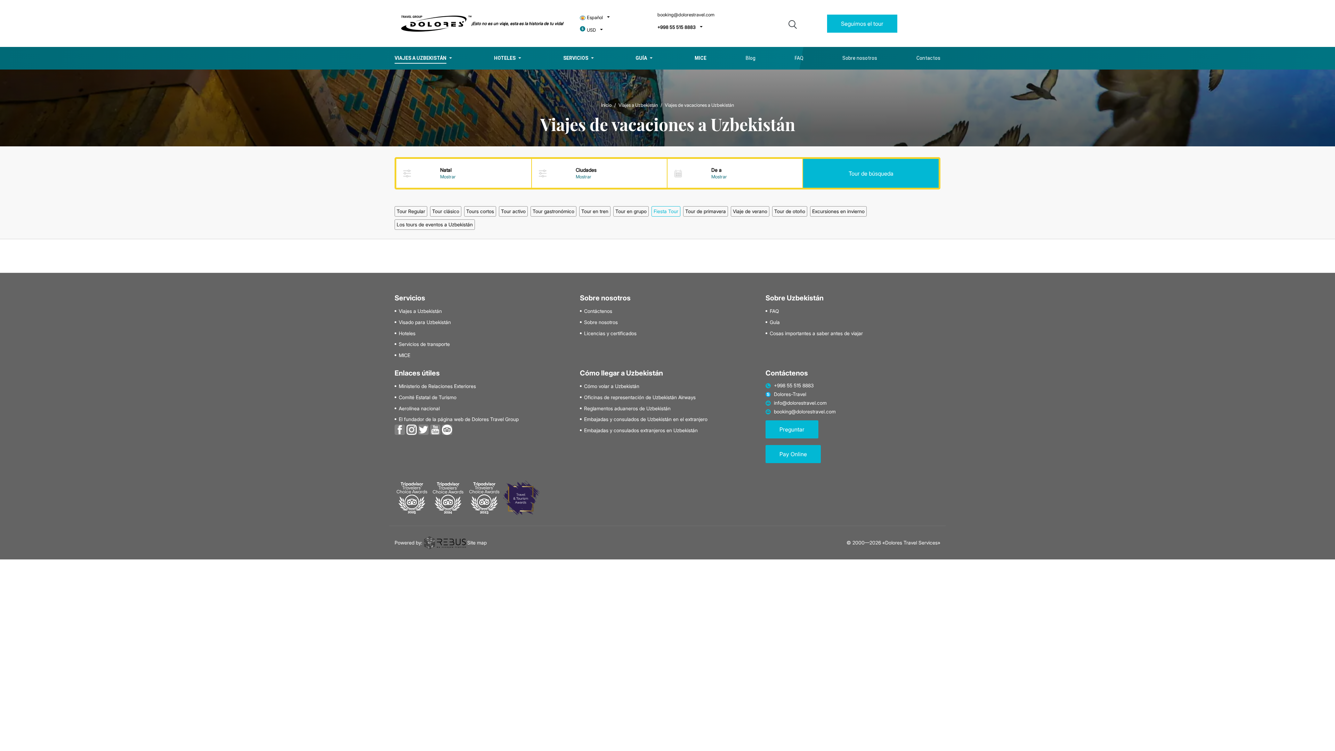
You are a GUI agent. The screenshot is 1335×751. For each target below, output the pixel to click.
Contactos (928, 58)
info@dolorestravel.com (800, 403)
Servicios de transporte (424, 344)
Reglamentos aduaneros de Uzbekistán (627, 408)
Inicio (606, 105)
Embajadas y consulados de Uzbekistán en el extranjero (645, 419)
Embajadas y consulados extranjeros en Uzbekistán (641, 430)
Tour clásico (445, 211)
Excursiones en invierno (838, 211)
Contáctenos (598, 311)
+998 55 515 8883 (676, 27)
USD (591, 30)
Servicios (575, 58)
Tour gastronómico (553, 211)
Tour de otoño (789, 211)
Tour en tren (594, 211)
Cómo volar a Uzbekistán (611, 386)
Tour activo (513, 211)
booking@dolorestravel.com (685, 15)
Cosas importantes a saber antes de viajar (816, 333)
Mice (700, 58)
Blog (750, 58)
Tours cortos (480, 211)
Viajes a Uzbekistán (420, 58)
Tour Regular (411, 211)
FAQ (799, 58)
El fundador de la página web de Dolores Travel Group (459, 419)
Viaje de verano (750, 211)
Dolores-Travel (790, 394)
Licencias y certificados (610, 333)
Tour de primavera (705, 211)
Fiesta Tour (666, 211)
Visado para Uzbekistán (425, 322)
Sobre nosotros (859, 58)
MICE (404, 355)
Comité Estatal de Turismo (427, 397)
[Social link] (400, 429)
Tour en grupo (631, 211)
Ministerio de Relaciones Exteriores (437, 386)
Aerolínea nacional (419, 408)
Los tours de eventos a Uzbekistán (435, 224)
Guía (641, 58)
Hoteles (505, 58)
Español (595, 17)
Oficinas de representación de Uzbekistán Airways (640, 397)
